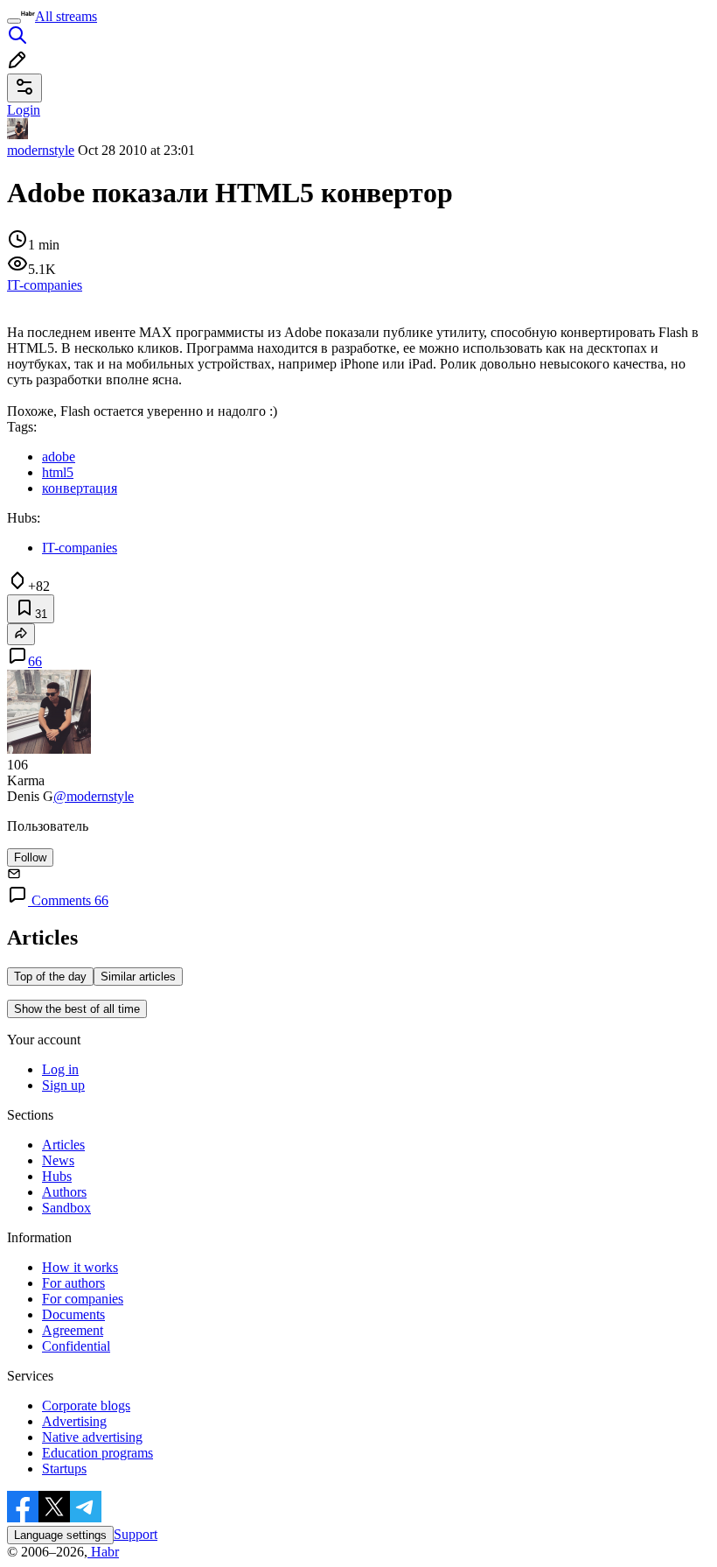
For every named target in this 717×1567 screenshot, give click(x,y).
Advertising (74, 1421)
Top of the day (50, 976)
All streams (66, 16)
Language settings (60, 1535)
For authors (73, 1282)
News (58, 1160)
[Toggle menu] (14, 21)
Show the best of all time (77, 1008)
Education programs (97, 1452)
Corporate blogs (86, 1405)
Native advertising (92, 1437)
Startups (64, 1468)
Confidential (76, 1346)
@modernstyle (93, 796)
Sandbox (66, 1207)
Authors (64, 1191)
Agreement (72, 1330)
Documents (73, 1314)
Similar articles (138, 976)
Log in (60, 1069)
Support (135, 1534)
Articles (63, 1144)
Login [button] (23, 109)
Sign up (63, 1085)
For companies (82, 1298)
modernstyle (40, 150)
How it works (80, 1267)
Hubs (57, 1176)
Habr (103, 1551)
